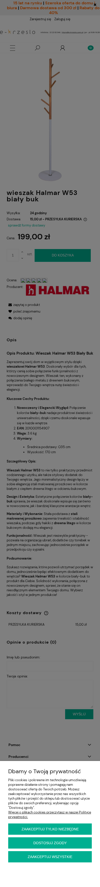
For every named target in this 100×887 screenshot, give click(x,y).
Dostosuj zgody (50, 843)
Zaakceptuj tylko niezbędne (50, 829)
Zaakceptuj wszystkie (50, 857)
